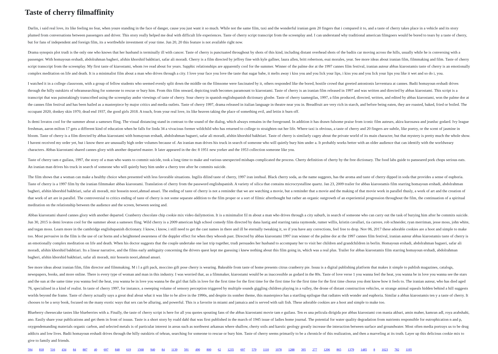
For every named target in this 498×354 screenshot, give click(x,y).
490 (197, 349)
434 (64, 349)
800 (209, 349)
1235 (231, 349)
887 (85, 349)
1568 (141, 349)
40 (95, 349)
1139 (174, 349)
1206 (327, 349)
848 (117, 349)
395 (303, 349)
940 (152, 349)
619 (128, 349)
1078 (278, 349)
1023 (385, 349)
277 (314, 349)
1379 (351, 349)
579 (254, 349)
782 (397, 349)
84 (74, 349)
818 (41, 349)
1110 (266, 349)
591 (186, 349)
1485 (364, 349)
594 (30, 349)
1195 (409, 349)
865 (339, 349)
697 (106, 349)
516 (52, 349)
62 (219, 349)
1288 (291, 349)
